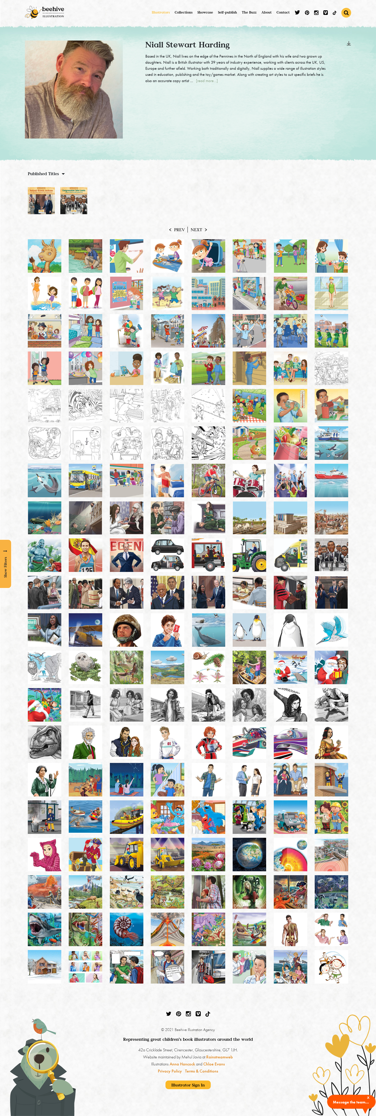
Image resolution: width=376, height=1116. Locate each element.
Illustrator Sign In (188, 1085)
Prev (179, 230)
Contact (283, 12)
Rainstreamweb (219, 1057)
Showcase (205, 12)
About (266, 12)
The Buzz (249, 12)
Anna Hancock (182, 1064)
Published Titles (43, 174)
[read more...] (207, 80)
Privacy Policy (170, 1071)
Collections (184, 12)
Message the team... (351, 1102)
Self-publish (227, 12)
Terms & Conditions (201, 1071)
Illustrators (161, 12)
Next (196, 230)
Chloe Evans (214, 1064)
